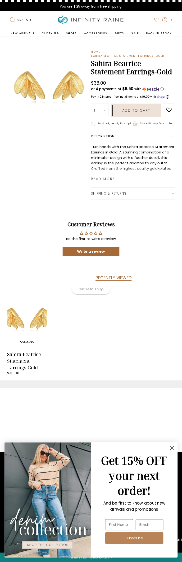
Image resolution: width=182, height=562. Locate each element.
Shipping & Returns (108, 193)
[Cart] (173, 20)
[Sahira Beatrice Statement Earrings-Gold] (27, 319)
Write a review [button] (91, 251)
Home (95, 52)
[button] (50, 33)
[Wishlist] (156, 20)
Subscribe (134, 537)
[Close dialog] (172, 448)
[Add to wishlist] (169, 110)
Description (102, 136)
